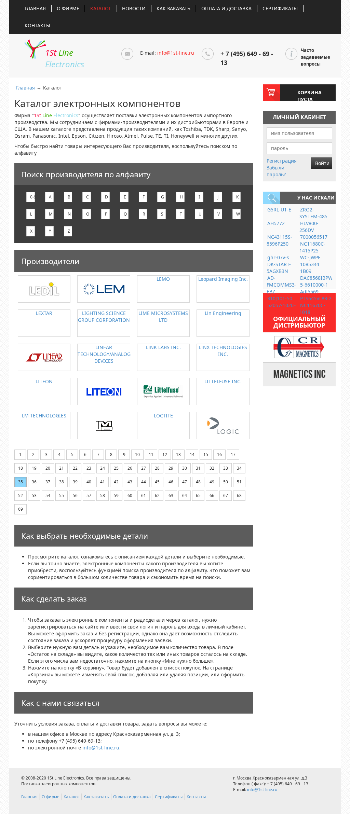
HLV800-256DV (309, 226)
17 (233, 454)
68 (239, 495)
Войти (322, 163)
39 (75, 482)
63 (171, 495)
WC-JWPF (310, 257)
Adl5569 (309, 291)
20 (47, 468)
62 (157, 495)
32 (212, 468)
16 (219, 454)
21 (61, 468)
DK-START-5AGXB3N (279, 267)
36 (34, 482)
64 (184, 495)
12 (164, 454)
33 (225, 468)
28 (157, 468)
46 (171, 482)
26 (129, 468)
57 (88, 495)
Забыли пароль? (276, 171)
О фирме (68, 8)
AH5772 (276, 223)
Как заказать (173, 8)
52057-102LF (281, 305)
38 (61, 482)
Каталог (100, 8)
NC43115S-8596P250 (279, 240)
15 (205, 454)
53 (34, 495)
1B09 (305, 271)
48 (198, 482)
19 (34, 468)
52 (20, 495)
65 (198, 495)
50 (225, 482)
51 (239, 482)
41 (102, 482)
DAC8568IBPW (316, 278)
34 (239, 468)
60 (129, 495)
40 (88, 482)
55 (61, 495)
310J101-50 (279, 298)
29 (171, 468)
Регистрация (282, 160)
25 (116, 468)
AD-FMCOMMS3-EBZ (281, 285)
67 (225, 495)
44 (143, 482)
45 (157, 482)
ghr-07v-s (278, 257)
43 (129, 482)
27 (143, 468)
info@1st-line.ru (175, 53)
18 (20, 468)
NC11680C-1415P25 (312, 247)
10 (137, 454)
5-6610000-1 (314, 284)
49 (212, 482)
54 (47, 495)
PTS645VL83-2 (316, 298)
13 (178, 454)
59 (116, 495)
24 (102, 468)
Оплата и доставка (226, 8)
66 (212, 495)
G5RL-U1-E (279, 209)
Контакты (37, 25)
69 (20, 509)
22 (75, 468)
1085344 (309, 264)
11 (151, 454)
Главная (35, 8)
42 (116, 482)
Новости (134, 8)
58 (102, 495)
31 (198, 468)
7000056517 (313, 237)
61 (143, 495)
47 (184, 482)
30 (184, 468)
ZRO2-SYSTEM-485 (313, 213)
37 (47, 482)
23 (88, 468)
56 (75, 495)
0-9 (32, 197)
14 (192, 454)
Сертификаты (280, 8)
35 (20, 482)
